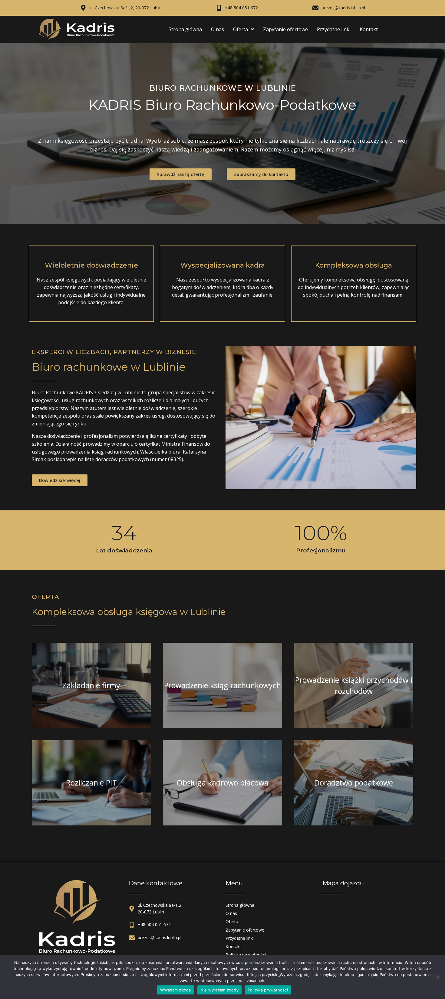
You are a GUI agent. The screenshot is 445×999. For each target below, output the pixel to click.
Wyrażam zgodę (175, 990)
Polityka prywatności (268, 990)
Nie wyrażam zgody (219, 990)
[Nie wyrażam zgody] (437, 977)
